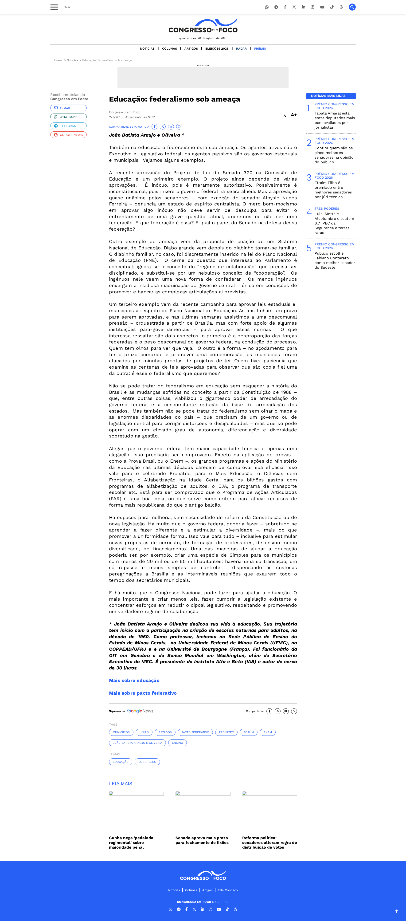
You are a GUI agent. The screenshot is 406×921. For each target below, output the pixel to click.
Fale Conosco (228, 890)
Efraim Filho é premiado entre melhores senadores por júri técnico (333, 190)
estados (165, 732)
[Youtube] (322, 7)
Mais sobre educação (134, 680)
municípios (121, 732)
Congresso (147, 762)
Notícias (147, 48)
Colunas (169, 48)
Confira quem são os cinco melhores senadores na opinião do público (334, 155)
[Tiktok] (332, 7)
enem (268, 732)
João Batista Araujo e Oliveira (137, 742)
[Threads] (341, 7)
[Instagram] (312, 7)
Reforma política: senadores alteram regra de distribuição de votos (269, 842)
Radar (241, 48)
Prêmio (260, 48)
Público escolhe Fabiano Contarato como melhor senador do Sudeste (335, 260)
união (144, 732)
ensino (177, 742)
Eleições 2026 (217, 48)
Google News (71, 135)
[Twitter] (294, 7)
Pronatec (226, 732)
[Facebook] (285, 7)
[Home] (203, 26)
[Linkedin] (303, 7)
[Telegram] (276, 7)
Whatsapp (68, 117)
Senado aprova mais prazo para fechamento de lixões (202, 840)
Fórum (249, 732)
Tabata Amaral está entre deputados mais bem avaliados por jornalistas (335, 120)
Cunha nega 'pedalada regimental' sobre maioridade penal (131, 842)
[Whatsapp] (267, 7)
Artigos (191, 48)
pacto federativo (195, 732)
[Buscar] (352, 7)
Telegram (68, 126)
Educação (121, 762)
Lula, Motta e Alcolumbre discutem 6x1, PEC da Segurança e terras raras (334, 223)
